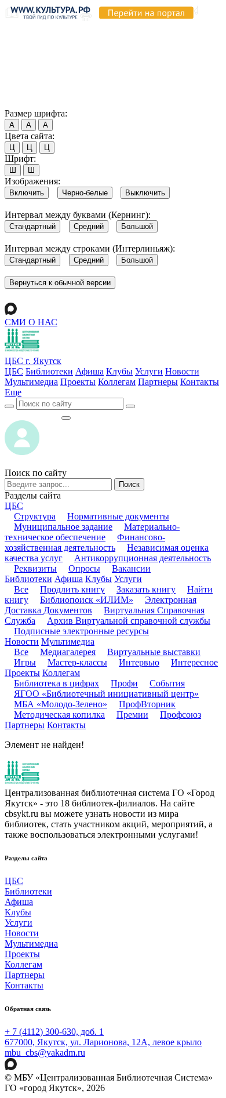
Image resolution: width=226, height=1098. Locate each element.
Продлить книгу (72, 589)
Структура (35, 516)
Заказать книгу (146, 589)
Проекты (78, 382)
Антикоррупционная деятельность (142, 558)
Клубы (119, 371)
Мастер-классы (77, 662)
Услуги (149, 371)
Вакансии (131, 568)
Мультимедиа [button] (67, 641)
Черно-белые (85, 192)
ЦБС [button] (14, 506)
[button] (13, 392)
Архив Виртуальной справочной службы (128, 621)
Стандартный (32, 226)
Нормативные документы (118, 516)
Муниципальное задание (63, 527)
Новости (182, 371)
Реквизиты (35, 568)
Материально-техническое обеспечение (92, 532)
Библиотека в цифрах (56, 683)
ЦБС (14, 371)
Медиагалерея (68, 652)
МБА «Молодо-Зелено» (60, 704)
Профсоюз (180, 714)
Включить (26, 192)
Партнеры (158, 382)
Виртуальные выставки (154, 652)
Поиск (129, 484)
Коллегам (117, 382)
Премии (132, 714)
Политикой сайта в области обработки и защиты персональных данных (110, 54)
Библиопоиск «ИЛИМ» (86, 600)
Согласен (25, 102)
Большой (137, 226)
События (167, 683)
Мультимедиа (31, 382)
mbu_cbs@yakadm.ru (45, 1052)
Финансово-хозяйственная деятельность (85, 542)
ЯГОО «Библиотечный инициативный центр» (106, 694)
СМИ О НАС (31, 322)
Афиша (89, 371)
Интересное (194, 662)
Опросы (84, 568)
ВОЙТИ (32, 415)
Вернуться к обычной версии (60, 282)
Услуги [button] (128, 579)
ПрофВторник (147, 704)
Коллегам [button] (61, 673)
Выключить (145, 192)
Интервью (139, 662)
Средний (89, 226)
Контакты (199, 382)
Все (21, 589)
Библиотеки (49, 371)
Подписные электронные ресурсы (81, 631)
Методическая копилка (59, 714)
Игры (25, 662)
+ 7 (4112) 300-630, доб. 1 (54, 1032)
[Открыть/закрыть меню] (66, 418)
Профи (124, 683)
